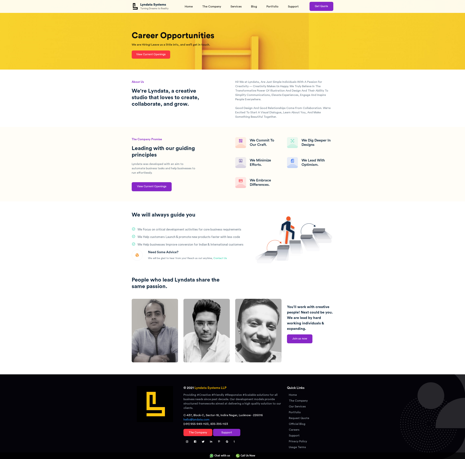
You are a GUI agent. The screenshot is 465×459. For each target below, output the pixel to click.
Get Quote (321, 6)
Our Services (297, 406)
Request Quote (299, 418)
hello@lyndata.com (196, 419)
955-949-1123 (199, 423)
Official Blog (297, 423)
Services (236, 6)
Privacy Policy (298, 441)
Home (189, 6)
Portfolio (272, 6)
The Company (211, 6)
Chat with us (222, 455)
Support (293, 6)
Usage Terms (297, 447)
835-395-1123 (219, 423)
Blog (254, 6)
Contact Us (220, 258)
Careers (294, 429)
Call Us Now (247, 455)
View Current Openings (151, 54)
